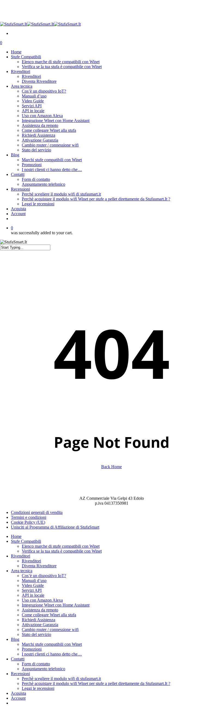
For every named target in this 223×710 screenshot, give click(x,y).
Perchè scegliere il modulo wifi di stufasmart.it (61, 678)
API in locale (33, 595)
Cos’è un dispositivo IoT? (44, 575)
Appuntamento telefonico (43, 668)
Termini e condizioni (28, 517)
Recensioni (20, 673)
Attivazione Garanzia (40, 624)
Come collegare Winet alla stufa (49, 615)
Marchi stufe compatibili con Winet (52, 644)
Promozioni (32, 649)
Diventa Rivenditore (39, 565)
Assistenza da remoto (40, 610)
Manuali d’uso (34, 580)
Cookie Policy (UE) (28, 522)
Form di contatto (36, 664)
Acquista (18, 693)
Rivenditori (20, 556)
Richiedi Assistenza (38, 619)
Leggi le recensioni (38, 688)
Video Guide (33, 585)
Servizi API (32, 590)
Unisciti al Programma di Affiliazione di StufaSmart (55, 527)
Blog (15, 639)
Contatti (17, 659)
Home (16, 536)
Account (18, 698)
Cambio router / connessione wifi (50, 629)
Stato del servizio (36, 634)
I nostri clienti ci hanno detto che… (52, 654)
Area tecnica (21, 570)
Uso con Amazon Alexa (42, 600)
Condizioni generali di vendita (37, 512)
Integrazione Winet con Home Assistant (55, 605)
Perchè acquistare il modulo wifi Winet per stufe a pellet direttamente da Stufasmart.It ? (96, 683)
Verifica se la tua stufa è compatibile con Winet (62, 551)
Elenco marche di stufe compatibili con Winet (61, 546)
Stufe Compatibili (26, 541)
